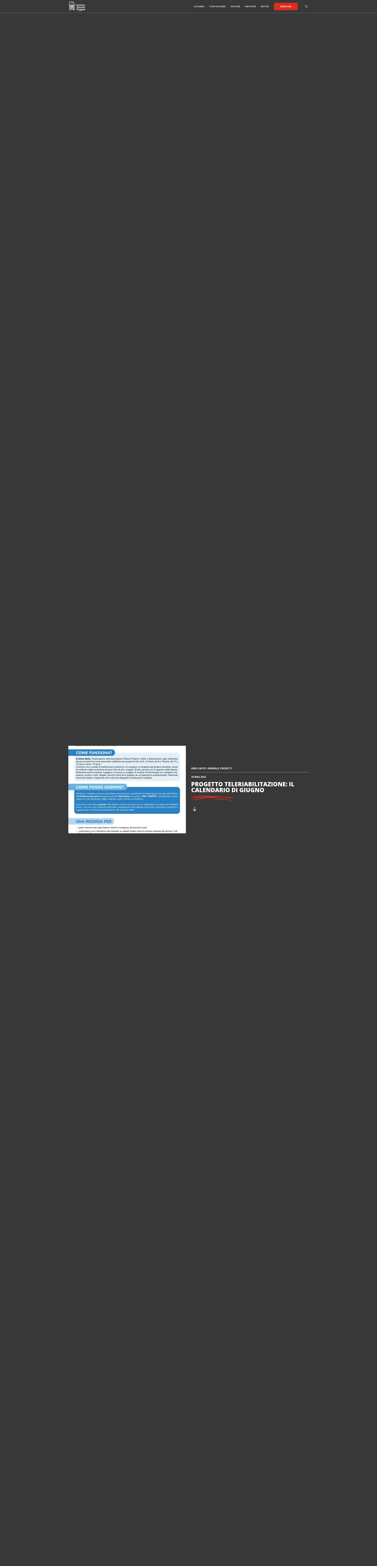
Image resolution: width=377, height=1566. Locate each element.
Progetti (226, 768)
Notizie (265, 6)
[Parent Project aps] (76, 6)
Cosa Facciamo (217, 6)
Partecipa (250, 6)
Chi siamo (199, 6)
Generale (213, 768)
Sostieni (235, 6)
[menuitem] (199, 6)
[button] (307, 6)
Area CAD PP (198, 768)
